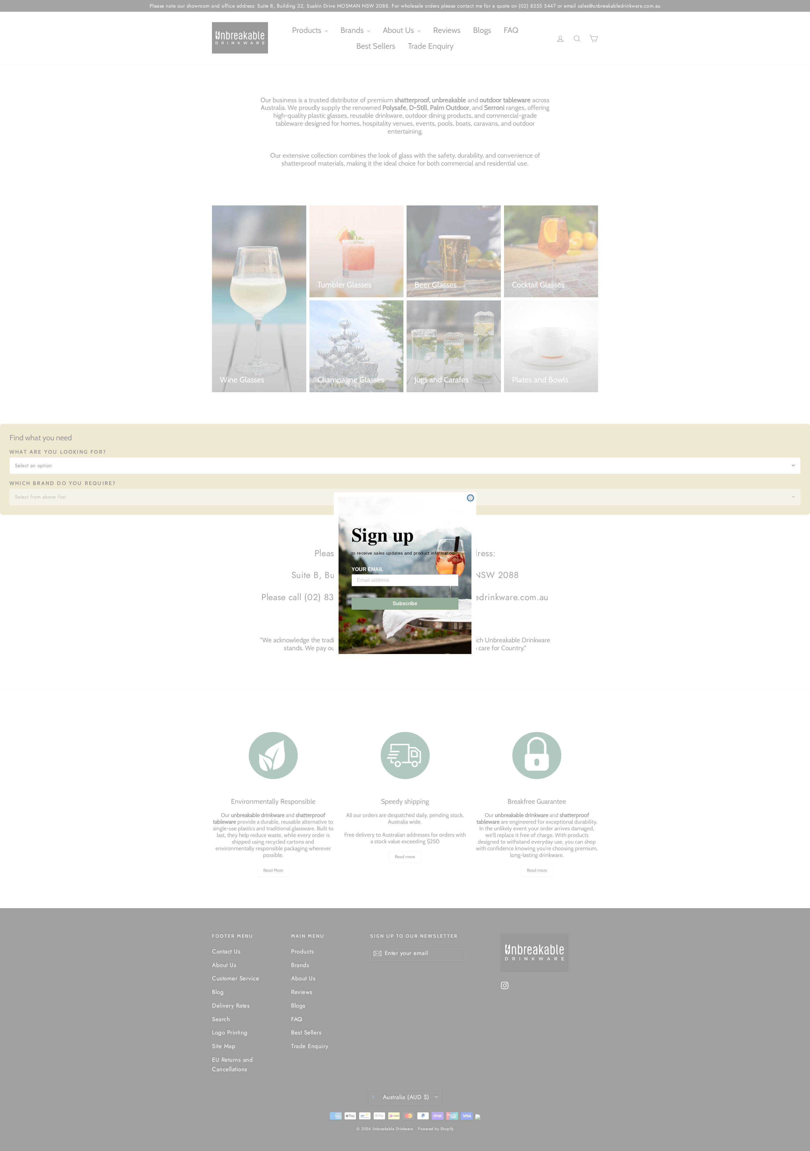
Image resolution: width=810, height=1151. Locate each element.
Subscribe (405, 603)
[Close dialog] (470, 498)
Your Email (367, 569)
